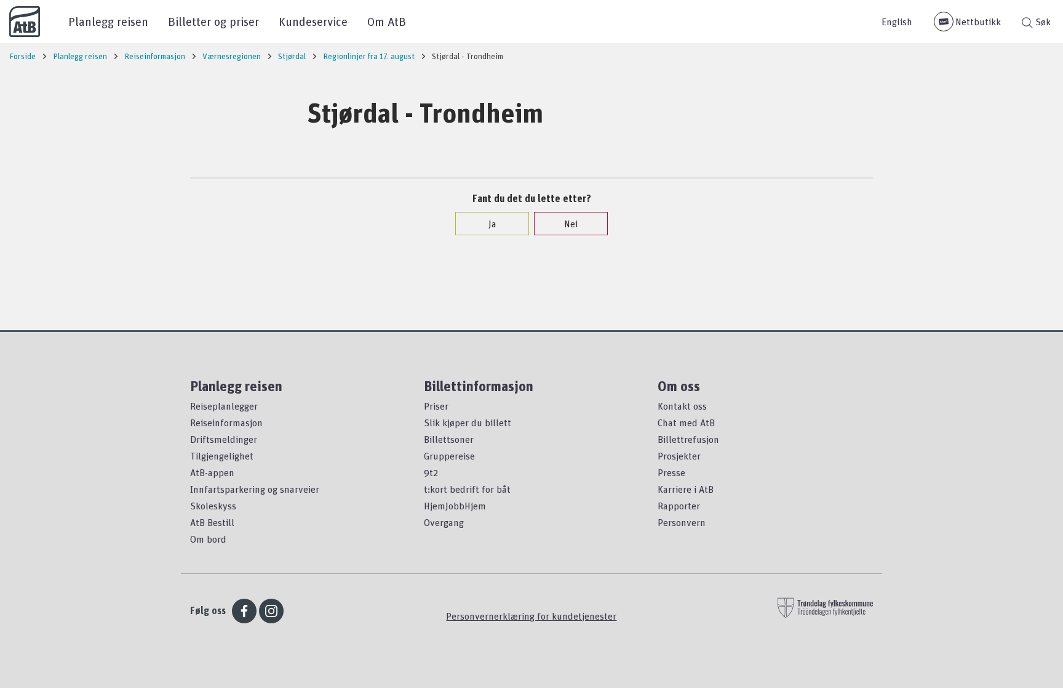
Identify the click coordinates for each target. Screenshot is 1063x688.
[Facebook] (244, 611)
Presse (671, 472)
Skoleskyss (213, 506)
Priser (436, 406)
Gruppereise (449, 456)
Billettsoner (449, 439)
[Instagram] (271, 611)
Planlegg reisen (108, 21)
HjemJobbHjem (455, 506)
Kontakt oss (682, 406)
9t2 (431, 472)
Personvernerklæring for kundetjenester (531, 616)
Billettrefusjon (688, 439)
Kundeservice (313, 21)
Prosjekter (679, 456)
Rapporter (679, 506)
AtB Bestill (212, 522)
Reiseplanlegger (224, 406)
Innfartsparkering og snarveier (254, 489)
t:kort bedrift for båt (467, 489)
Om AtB (386, 21)
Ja (492, 223)
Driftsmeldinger (223, 439)
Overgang (444, 522)
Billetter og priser (213, 21)
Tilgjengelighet (221, 456)
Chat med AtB (686, 422)
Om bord (208, 539)
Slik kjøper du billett (467, 422)
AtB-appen (212, 472)
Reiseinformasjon (226, 422)
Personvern (682, 522)
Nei (571, 223)
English (897, 21)
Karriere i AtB (686, 489)
